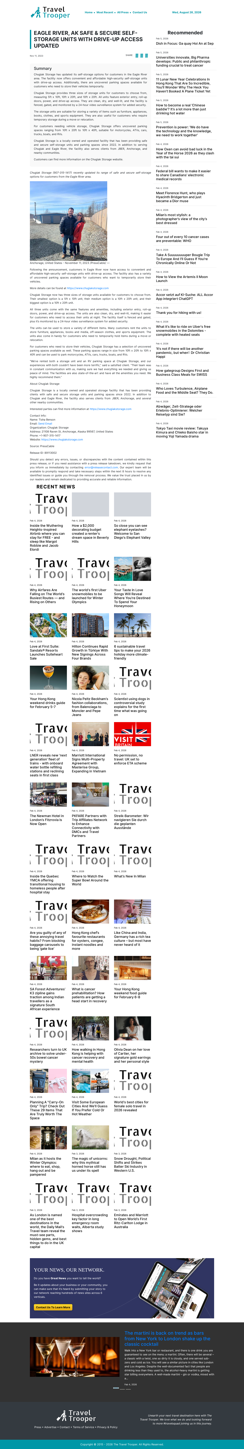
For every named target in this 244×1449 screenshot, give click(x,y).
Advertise (50, 1427)
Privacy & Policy (107, 1427)
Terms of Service (83, 1427)
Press (37, 1427)
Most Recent (105, 12)
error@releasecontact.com (101, 467)
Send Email (45, 423)
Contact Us (140, 12)
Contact (65, 1427)
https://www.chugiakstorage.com (88, 288)
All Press (123, 12)
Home (89, 12)
